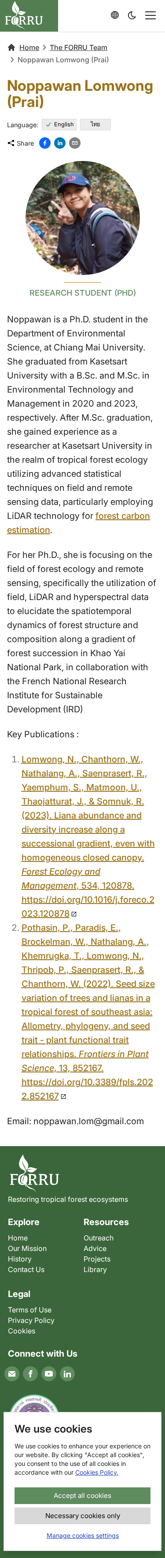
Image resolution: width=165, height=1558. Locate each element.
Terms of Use (29, 1309)
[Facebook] (30, 1373)
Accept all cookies (82, 1495)
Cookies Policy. (96, 1472)
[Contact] (11, 1373)
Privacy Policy (31, 1320)
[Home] (82, 1173)
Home (29, 47)
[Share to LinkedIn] (60, 143)
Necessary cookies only (82, 1516)
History (20, 1258)
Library (95, 1269)
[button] (132, 16)
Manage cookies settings (83, 1535)
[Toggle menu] (150, 15)
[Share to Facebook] (45, 143)
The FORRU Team (78, 47)
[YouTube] (48, 1373)
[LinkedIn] (67, 1373)
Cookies (21, 1330)
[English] (115, 15)
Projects (97, 1258)
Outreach (99, 1237)
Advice (95, 1248)
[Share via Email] (75, 143)
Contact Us (26, 1269)
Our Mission (27, 1248)
